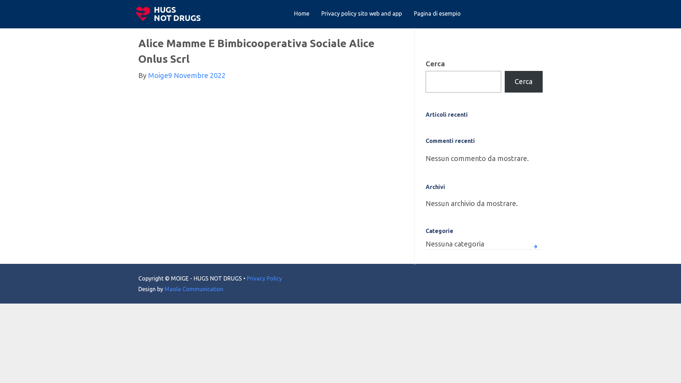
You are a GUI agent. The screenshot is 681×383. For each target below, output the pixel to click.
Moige (158, 75)
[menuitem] (301, 14)
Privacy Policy (264, 278)
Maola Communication (194, 289)
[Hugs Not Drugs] (170, 14)
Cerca (435, 64)
